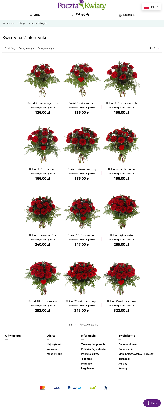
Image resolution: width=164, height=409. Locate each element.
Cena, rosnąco (27, 48)
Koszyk (129, 14)
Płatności (86, 363)
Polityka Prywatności (93, 349)
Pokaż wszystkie (88, 324)
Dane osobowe (128, 344)
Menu (36, 14)
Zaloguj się (82, 14)
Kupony (123, 368)
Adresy (123, 363)
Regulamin (87, 368)
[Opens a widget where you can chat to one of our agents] (152, 403)
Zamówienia (126, 349)
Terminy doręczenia (93, 344)
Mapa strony (54, 354)
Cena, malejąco (46, 48)
